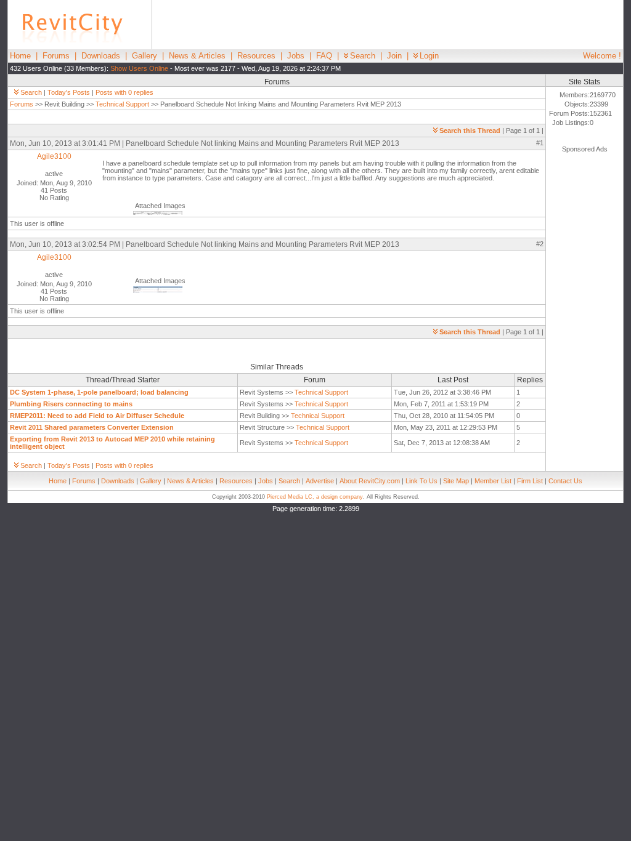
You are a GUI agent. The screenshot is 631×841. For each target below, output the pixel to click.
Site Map (456, 481)
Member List (492, 481)
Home (20, 55)
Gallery (144, 55)
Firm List (530, 481)
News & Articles (197, 55)
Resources (256, 55)
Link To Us (421, 481)
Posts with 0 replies (124, 92)
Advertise (320, 481)
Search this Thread (469, 130)
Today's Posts (68, 92)
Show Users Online (139, 68)
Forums (56, 55)
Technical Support (122, 104)
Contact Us (565, 481)
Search (362, 55)
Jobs (295, 55)
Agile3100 (54, 156)
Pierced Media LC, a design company (315, 497)
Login (429, 55)
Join (394, 55)
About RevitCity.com (370, 481)
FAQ (324, 55)
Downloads (100, 55)
